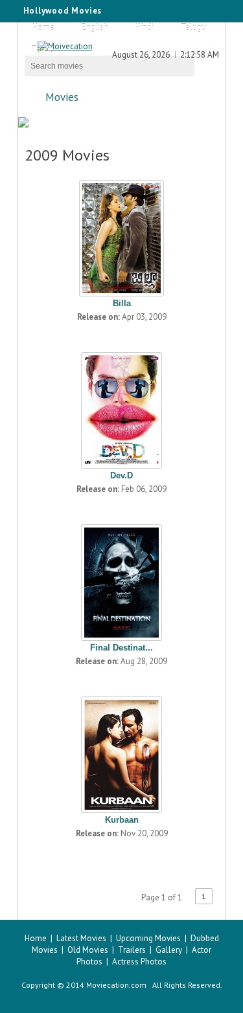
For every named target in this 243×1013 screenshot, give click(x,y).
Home (43, 27)
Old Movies (87, 949)
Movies (61, 97)
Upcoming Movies (148, 938)
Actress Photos (139, 961)
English (95, 27)
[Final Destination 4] (122, 579)
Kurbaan (122, 820)
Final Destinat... (121, 647)
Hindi (144, 27)
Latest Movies (81, 938)
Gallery (169, 949)
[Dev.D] (122, 407)
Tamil (41, 49)
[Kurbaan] (122, 751)
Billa (122, 303)
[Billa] (122, 235)
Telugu (193, 27)
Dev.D (121, 475)
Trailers (132, 949)
